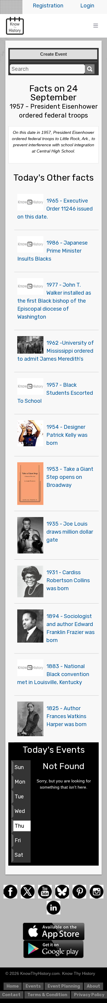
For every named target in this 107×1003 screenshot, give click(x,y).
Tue (19, 796)
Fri (18, 840)
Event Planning (64, 986)
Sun (19, 767)
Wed (20, 811)
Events (33, 986)
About (93, 986)
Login (87, 5)
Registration (48, 5)
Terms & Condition (47, 994)
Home (13, 986)
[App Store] (53, 931)
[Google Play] (53, 948)
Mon (20, 782)
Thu (19, 826)
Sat (19, 855)
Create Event (53, 54)
